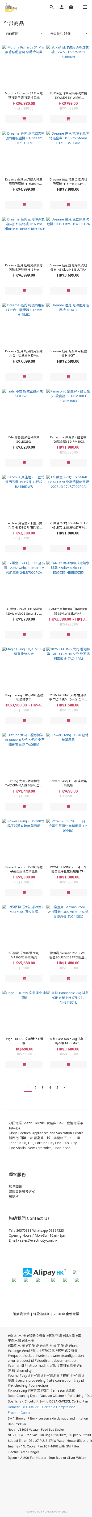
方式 (32, 1191)
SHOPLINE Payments (54, 1511)
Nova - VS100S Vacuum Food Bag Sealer (36, 1429)
